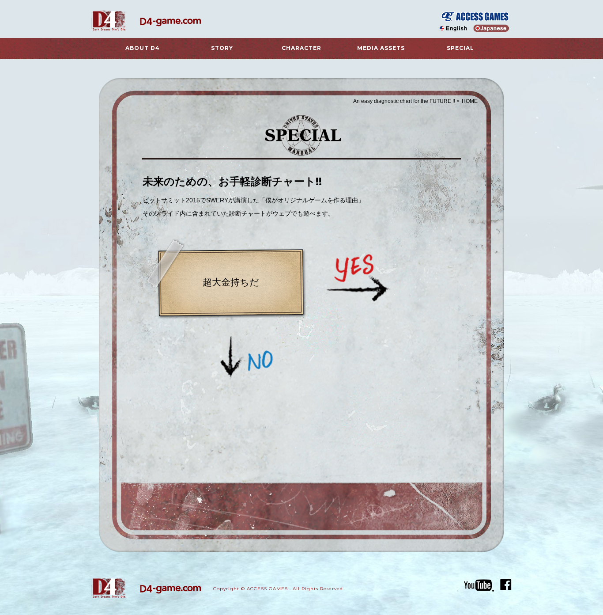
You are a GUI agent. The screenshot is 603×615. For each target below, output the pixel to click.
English (455, 28)
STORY (222, 48)
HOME (470, 101)
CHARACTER (301, 48)
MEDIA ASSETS (381, 48)
